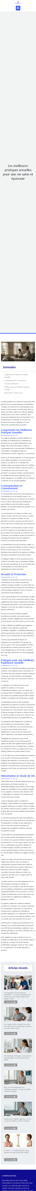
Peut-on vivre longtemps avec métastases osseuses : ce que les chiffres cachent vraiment (17, 1089)
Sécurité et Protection (11, 384)
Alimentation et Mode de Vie (13, 393)
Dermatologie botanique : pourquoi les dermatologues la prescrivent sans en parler (17, 1058)
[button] (18, 8)
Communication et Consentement (15, 380)
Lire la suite (10, 1002)
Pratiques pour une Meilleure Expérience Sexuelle (17, 388)
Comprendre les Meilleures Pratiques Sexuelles (16, 376)
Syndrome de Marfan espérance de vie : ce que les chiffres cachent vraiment (18, 1120)
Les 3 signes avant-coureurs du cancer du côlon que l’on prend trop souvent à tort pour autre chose (18, 1026)
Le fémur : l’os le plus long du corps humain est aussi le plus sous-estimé (16, 1151)
